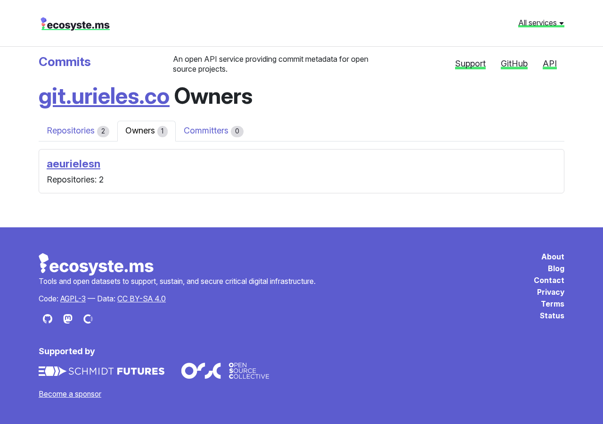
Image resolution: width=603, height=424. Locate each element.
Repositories (76, 130)
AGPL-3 (73, 298)
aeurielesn (73, 163)
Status (552, 315)
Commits (65, 61)
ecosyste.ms (75, 24)
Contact (549, 280)
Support (470, 63)
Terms (552, 303)
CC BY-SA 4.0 (141, 298)
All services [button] (538, 22)
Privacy (550, 292)
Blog (556, 268)
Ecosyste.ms (97, 264)
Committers (211, 130)
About (552, 256)
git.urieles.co (104, 95)
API (550, 63)
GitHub (514, 63)
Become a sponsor (70, 394)
